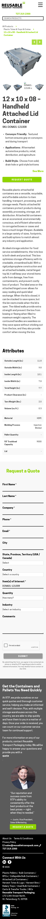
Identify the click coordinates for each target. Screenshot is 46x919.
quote (5, 756)
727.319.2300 (23, 14)
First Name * (9, 484)
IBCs (30, 889)
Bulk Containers (27, 873)
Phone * (6, 519)
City (4, 543)
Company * (8, 508)
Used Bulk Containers (27, 886)
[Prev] (34, 42)
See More (38, 171)
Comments (8, 616)
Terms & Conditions (23, 839)
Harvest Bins (32, 883)
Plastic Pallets (9, 873)
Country (7, 570)
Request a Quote (23, 827)
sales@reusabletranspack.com (22, 846)
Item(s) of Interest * (14, 581)
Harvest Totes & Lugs (13, 883)
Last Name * (9, 496)
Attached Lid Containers (14, 880)
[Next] (39, 42)
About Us (7, 839)
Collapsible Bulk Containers (23, 876)
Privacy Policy (9, 842)
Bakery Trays (8, 886)
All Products (7, 27)
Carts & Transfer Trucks (14, 889)
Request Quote (22, 180)
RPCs (5, 876)
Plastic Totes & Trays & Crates (17, 30)
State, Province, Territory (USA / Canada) (21, 556)
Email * (6, 531)
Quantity (7, 593)
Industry (7, 605)
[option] (23, 59)
